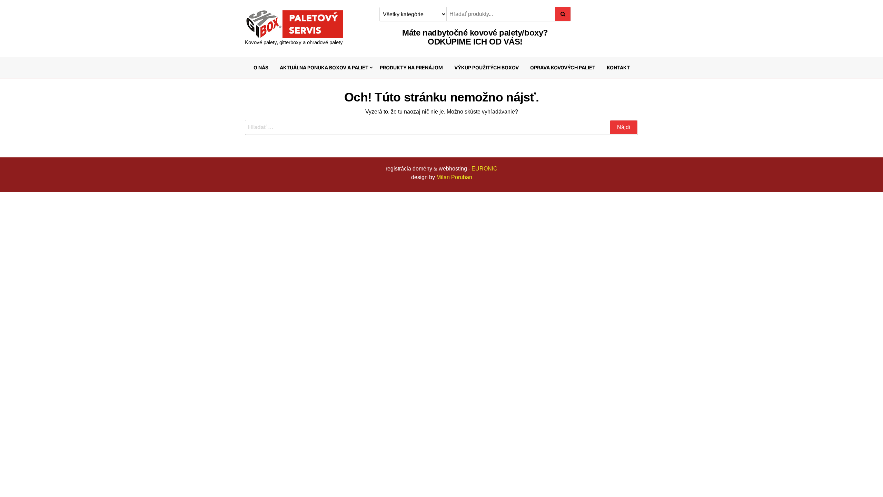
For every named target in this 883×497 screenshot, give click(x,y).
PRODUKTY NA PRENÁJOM (411, 67)
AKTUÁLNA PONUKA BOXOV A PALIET (324, 67)
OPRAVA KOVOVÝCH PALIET (562, 67)
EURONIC (484, 169)
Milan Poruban (454, 177)
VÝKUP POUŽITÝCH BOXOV (486, 67)
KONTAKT (618, 67)
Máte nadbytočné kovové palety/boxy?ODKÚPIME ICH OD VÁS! (475, 37)
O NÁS (261, 67)
